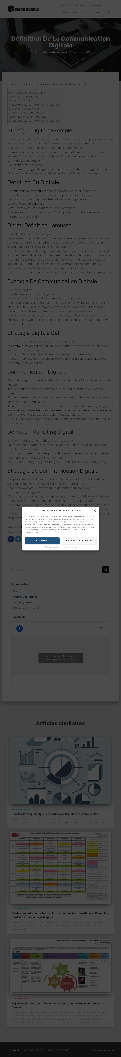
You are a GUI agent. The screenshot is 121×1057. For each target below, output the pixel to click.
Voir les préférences (79, 540)
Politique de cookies (53, 547)
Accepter (42, 540)
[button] (94, 510)
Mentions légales (70, 547)
